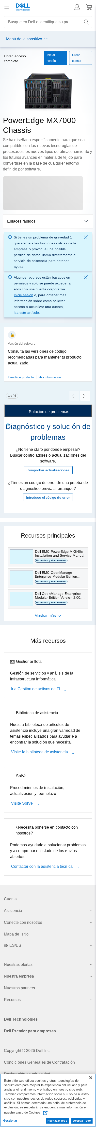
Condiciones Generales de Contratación (39, 1062)
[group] (48, 357)
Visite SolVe (22, 803)
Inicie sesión (23, 295)
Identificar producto (21, 377)
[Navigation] (7, 7)
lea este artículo (26, 313)
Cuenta (10, 899)
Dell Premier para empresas (30, 1031)
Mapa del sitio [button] (16, 934)
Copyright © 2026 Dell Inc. (27, 1050)
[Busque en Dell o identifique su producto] (86, 22)
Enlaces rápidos (21, 221)
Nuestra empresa (19, 976)
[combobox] (48, 22)
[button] (77, 7)
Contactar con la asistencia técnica (42, 866)
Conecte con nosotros (23, 922)
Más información (49, 377)
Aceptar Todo (82, 1120)
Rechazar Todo (57, 1120)
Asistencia (13, 911)
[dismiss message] (86, 237)
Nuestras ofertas (18, 964)
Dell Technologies (21, 1019)
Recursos (12, 1000)
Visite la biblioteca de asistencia (40, 752)
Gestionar (10, 1120)
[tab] (48, 411)
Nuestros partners (19, 988)
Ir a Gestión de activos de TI (36, 689)
